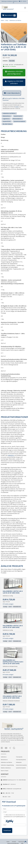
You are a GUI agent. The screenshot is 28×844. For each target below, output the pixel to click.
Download (7, 830)
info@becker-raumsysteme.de (13, 788)
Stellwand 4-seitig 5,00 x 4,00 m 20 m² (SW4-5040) (12, 697)
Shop (6, 20)
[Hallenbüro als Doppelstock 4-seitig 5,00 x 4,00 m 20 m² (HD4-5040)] (13, 652)
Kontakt (14, 841)
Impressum (21, 841)
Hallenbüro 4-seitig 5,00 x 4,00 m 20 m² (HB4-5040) (13, 626)
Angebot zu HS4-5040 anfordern (15, 82)
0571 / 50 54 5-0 (11, 784)
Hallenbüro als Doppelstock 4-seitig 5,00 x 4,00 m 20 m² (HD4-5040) (13, 661)
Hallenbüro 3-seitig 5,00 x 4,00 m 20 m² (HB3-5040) (13, 592)
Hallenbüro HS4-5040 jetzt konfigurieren (15, 72)
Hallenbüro (11, 455)
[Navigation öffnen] (25, 7)
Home (2, 20)
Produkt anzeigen (8, 604)
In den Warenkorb (13, 93)
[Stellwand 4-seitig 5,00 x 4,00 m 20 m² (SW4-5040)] (13, 689)
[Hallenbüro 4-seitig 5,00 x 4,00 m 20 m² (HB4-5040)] (13, 618)
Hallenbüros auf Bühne (15, 20)
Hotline (17, 106)
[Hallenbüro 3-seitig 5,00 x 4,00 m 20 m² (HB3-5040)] (13, 584)
